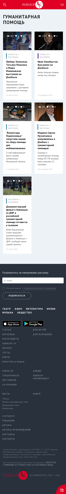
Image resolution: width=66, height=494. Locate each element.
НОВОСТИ (12, 55)
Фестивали (9, 380)
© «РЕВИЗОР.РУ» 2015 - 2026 (45, 475)
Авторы (7, 425)
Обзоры (7, 348)
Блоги (6, 357)
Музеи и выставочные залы (15, 401)
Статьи (6, 329)
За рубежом (9, 384)
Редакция (8, 420)
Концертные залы (10, 405)
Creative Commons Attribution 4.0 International (29, 463)
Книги (37, 394)
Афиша (37, 371)
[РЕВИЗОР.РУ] (32, 4)
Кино (18, 308)
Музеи (51, 308)
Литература (34, 308)
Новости (7, 371)
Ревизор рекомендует (41, 377)
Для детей (39, 329)
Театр (6, 308)
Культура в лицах (13, 362)
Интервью (8, 334)
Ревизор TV (9, 343)
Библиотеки (7, 408)
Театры (5, 398)
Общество (24, 312)
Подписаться (17, 295)
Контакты (8, 439)
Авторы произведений (15, 429)
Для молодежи (42, 334)
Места (6, 394)
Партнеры (8, 434)
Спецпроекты (10, 375)
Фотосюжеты (10, 339)
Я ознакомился (13, 288)
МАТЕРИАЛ (13, 57)
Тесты (6, 352)
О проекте (8, 416)
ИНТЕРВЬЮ (13, 200)
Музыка (7, 312)
